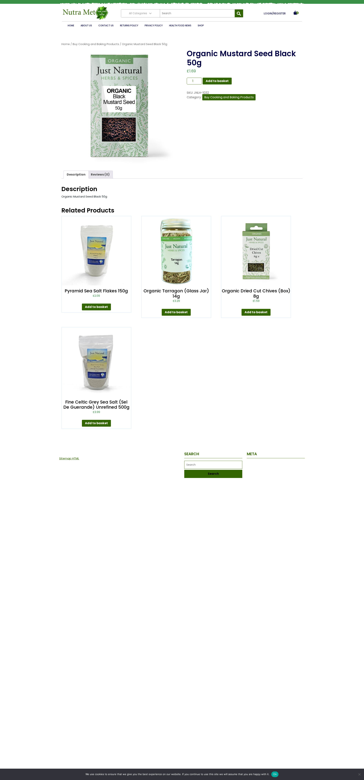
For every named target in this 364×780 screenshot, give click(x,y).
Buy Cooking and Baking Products (96, 44)
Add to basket (217, 81)
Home (71, 25)
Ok (275, 774)
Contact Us (106, 25)
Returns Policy (129, 25)
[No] (359, 774)
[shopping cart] (295, 13)
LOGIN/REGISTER (275, 13)
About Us (86, 25)
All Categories (138, 13)
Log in (250, 463)
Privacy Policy (154, 25)
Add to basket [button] (96, 307)
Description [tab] (76, 174)
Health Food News (180, 25)
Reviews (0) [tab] (100, 174)
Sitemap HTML (69, 458)
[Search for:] (197, 13)
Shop (201, 25)
